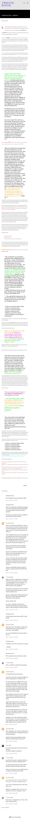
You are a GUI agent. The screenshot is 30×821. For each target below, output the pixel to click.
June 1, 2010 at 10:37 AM (11, 793)
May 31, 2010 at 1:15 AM (11, 518)
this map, (7, 200)
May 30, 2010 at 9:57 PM (11, 500)
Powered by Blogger (16, 817)
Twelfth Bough (8, 4)
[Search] (24, 2)
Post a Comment (5, 807)
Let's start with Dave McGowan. (6, 53)
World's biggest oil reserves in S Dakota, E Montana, (20, 249)
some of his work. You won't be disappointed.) (21, 54)
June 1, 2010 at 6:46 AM (11, 741)
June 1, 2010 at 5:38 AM (11, 724)
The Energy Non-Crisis (7, 237)
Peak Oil (11, 115)
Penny (7, 745)
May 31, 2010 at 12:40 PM (12, 658)
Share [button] (25, 485)
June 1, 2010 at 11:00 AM (11, 803)
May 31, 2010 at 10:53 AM (12, 620)
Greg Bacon (8, 523)
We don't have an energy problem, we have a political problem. (12, 238)
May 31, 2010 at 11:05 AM (12, 637)
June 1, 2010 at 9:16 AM (11, 773)
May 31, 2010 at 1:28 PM (11, 667)
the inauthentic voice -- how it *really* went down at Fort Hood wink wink (12, 468)
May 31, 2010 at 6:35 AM (11, 572)
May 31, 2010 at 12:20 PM (12, 649)
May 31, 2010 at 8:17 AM (11, 609)
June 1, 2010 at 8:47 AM (11, 753)
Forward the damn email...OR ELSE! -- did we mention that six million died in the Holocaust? (14, 467)
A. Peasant (8, 577)
